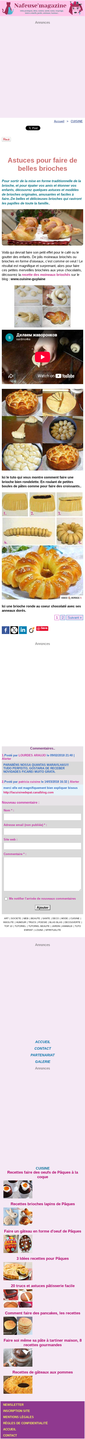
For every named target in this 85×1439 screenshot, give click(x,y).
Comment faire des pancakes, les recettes (42, 1313)
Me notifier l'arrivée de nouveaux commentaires (42, 898)
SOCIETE (16, 918)
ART (6, 918)
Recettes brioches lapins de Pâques (43, 1204)
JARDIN (56, 926)
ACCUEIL (42, 1042)
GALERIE (42, 1062)
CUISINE (77, 121)
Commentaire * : (15, 854)
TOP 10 (8, 926)
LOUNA (39, 930)
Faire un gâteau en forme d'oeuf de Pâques (42, 1231)
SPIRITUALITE (53, 930)
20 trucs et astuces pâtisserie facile (43, 1286)
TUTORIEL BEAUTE (39, 926)
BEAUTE (35, 918)
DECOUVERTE (72, 922)
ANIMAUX (67, 926)
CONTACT (42, 1048)
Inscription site (16, 1411)
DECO (55, 918)
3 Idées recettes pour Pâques (43, 1258)
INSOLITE (8, 922)
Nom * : (9, 810)
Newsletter (13, 1404)
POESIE (42, 922)
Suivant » (75, 617)
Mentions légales (18, 1417)
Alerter (6, 758)
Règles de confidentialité (25, 1423)
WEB (26, 918)
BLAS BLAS (55, 922)
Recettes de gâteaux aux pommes (42, 1372)
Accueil (59, 121)
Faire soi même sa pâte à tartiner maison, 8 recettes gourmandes (43, 1342)
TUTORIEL (20, 926)
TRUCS (32, 922)
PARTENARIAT (43, 1055)
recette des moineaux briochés (46, 275)
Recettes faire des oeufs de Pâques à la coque (42, 1174)
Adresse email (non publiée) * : (25, 825)
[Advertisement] (42, 67)
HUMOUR (21, 922)
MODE (64, 918)
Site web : (10, 839)
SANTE (46, 918)
